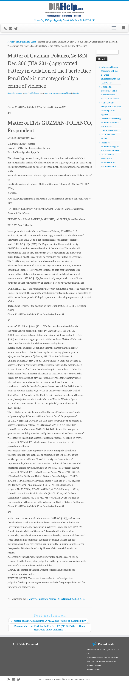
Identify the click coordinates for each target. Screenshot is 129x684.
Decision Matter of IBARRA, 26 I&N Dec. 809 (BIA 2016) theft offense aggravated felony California (49, 627)
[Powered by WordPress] (63, 679)
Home (11, 41)
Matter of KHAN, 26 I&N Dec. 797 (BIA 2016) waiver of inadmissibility (48, 620)
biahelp (76, 93)
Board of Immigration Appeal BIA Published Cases (110, 146)
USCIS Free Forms (109, 130)
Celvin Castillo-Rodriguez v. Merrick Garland (101, 661)
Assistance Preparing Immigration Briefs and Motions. (111, 122)
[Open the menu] (114, 28)
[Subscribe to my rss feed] (6, 28)
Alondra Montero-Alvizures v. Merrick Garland (102, 657)
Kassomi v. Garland (93, 669)
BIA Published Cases (26, 41)
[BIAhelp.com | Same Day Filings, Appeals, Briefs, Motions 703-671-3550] (64, 9)
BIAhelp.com (49, 679)
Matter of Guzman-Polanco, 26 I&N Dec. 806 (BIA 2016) (56, 598)
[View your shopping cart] (123, 27)
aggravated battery (51, 93)
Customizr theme (83, 679)
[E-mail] (11, 28)
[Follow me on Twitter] (17, 28)
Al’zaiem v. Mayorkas (94, 665)
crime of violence (65, 93)
